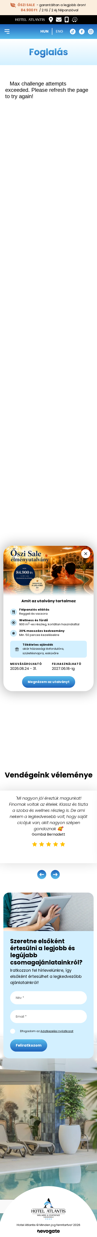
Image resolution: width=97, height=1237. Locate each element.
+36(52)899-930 (66, 19)
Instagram (91, 31)
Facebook (82, 31)
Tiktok (73, 31)
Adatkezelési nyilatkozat (56, 1031)
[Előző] (41, 874)
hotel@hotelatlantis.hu (59, 19)
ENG (59, 31)
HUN (44, 31)
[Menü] (7, 31)
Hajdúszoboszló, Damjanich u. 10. (51, 19)
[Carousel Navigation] (48, 874)
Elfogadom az (46, 1031)
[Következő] (55, 874)
